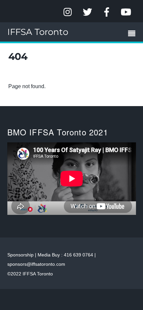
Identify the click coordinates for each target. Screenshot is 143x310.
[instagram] (68, 12)
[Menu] (133, 34)
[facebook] (107, 12)
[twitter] (87, 12)
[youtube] (126, 12)
